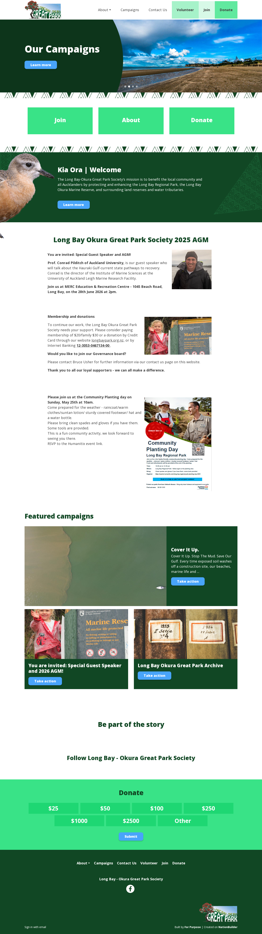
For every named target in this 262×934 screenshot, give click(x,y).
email (42, 927)
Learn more (40, 65)
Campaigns (130, 9)
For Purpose (193, 927)
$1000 (85, 821)
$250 (215, 809)
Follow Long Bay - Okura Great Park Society (131, 757)
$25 (61, 809)
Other (190, 821)
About (103, 9)
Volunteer (185, 9)
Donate (226, 9)
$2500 (137, 821)
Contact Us (158, 9)
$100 (163, 809)
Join (207, 9)
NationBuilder (227, 927)
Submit (131, 836)
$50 (113, 809)
